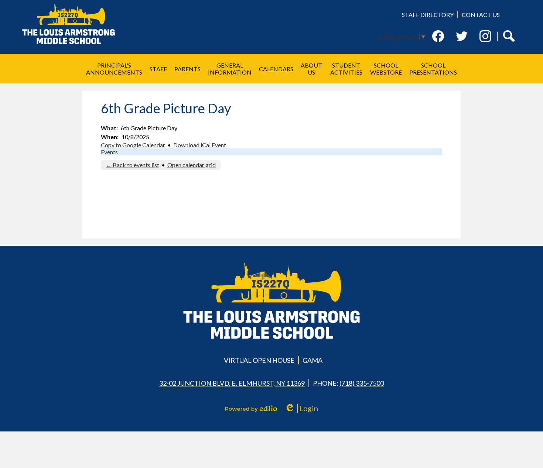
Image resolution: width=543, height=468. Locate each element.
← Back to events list (132, 164)
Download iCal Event (199, 144)
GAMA (312, 360)
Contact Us (481, 14)
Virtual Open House (259, 360)
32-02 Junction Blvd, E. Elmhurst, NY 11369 (232, 383)
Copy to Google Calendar (133, 144)
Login (304, 408)
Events (109, 151)
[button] (114, 68)
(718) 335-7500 (361, 383)
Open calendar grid (191, 164)
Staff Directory (428, 14)
